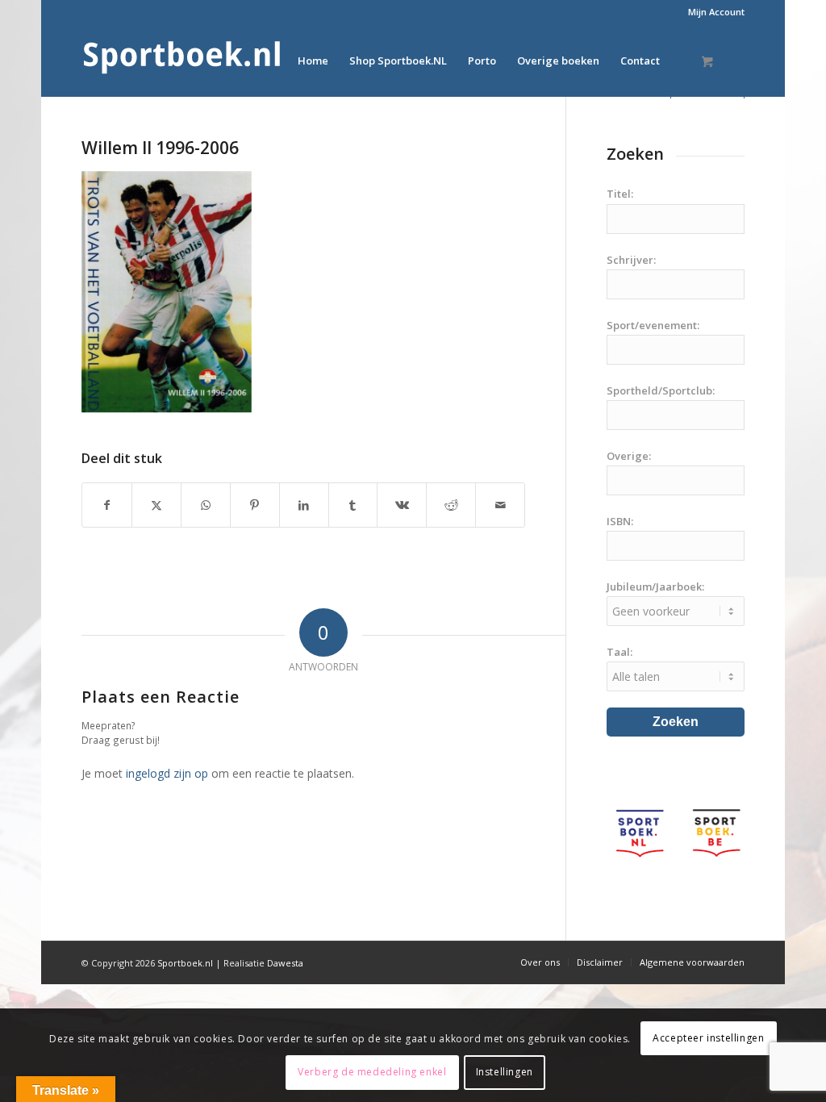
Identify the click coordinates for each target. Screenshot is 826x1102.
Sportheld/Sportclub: (661, 390)
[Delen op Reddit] (451, 505)
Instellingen (504, 1072)
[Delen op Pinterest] (255, 505)
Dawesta (285, 963)
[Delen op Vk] (402, 505)
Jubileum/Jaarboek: (655, 586)
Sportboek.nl (185, 963)
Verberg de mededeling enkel (372, 1072)
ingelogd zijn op (167, 773)
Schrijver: (631, 260)
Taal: (619, 652)
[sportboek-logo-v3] (182, 60)
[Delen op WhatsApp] (205, 505)
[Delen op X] (156, 505)
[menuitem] (712, 12)
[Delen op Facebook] (106, 505)
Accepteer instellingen (708, 1038)
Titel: (620, 193)
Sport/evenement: (653, 325)
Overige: (629, 456)
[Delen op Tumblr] (353, 505)
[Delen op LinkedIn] (304, 505)
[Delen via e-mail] (500, 505)
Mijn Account (716, 12)
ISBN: (620, 521)
